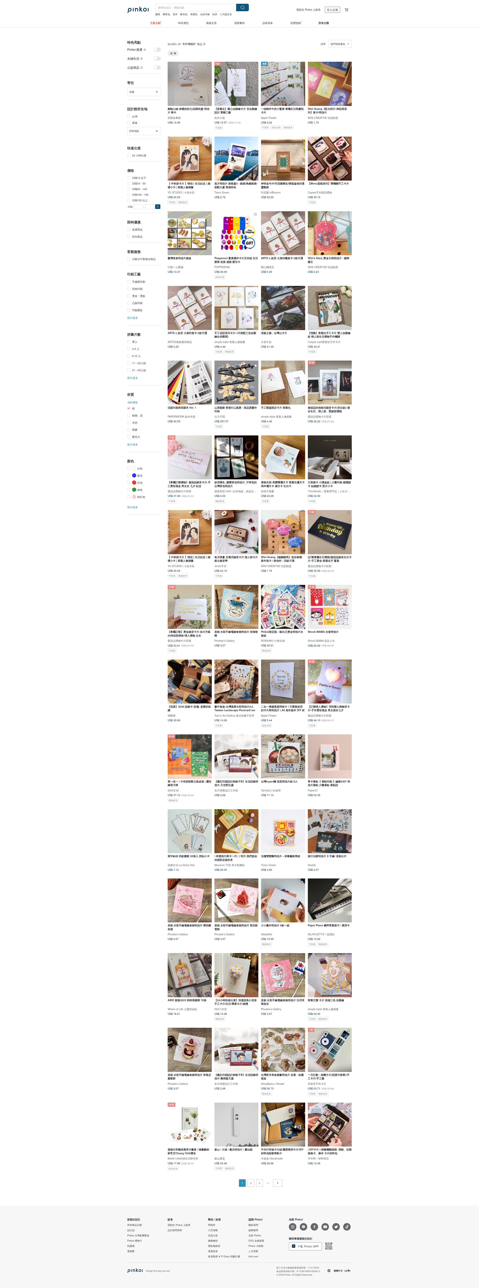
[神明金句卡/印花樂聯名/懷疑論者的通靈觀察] (283, 159)
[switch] (144, 49)
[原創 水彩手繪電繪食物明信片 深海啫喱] (236, 607)
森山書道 (219, 1158)
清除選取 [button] (132, 402)
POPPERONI (222, 267)
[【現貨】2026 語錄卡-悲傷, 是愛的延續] (190, 682)
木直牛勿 (266, 342)
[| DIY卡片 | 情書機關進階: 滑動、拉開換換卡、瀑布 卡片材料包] (330, 1125)
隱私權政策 (214, 1246)
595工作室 (220, 1009)
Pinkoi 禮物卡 (134, 1240)
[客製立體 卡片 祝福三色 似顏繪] (330, 975)
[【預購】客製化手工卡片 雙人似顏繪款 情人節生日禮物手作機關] (330, 308)
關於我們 (253, 1225)
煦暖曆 (172, 715)
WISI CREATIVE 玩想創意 (323, 117)
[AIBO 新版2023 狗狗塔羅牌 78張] (190, 975)
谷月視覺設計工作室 (226, 790)
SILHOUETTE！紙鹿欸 (321, 934)
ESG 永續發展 (256, 1240)
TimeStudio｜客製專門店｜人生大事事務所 (333, 491)
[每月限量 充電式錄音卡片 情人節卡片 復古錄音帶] (236, 532)
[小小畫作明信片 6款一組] (283, 900)
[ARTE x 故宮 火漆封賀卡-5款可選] (190, 308)
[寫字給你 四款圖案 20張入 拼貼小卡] (190, 831)
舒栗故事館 (174, 117)
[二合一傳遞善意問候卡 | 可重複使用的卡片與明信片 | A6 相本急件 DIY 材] (283, 682)
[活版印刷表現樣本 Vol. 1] (190, 383)
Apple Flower (269, 117)
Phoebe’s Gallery (224, 641)
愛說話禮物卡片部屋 (319, 416)
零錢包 (193, 14)
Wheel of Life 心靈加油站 (182, 1009)
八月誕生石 (226, 14)
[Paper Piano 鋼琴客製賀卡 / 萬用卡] (330, 900)
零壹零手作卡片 (317, 1083)
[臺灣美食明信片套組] (190, 233)
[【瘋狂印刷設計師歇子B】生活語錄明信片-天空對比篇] (236, 756)
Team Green (221, 192)
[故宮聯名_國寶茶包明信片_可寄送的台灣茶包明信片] (236, 457)
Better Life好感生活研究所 (183, 1158)
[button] (157, 206)
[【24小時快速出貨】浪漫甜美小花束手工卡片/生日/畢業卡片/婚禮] (236, 975)
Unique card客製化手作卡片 (324, 342)
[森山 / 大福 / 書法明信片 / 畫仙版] (236, 1125)
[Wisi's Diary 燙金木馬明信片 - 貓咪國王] (330, 233)
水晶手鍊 (205, 14)
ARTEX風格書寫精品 (180, 342)
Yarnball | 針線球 (271, 790)
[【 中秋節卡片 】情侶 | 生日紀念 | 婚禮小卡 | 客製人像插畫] (190, 159)
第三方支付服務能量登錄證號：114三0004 (297, 1267)
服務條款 (213, 1240)
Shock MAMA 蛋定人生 (321, 641)
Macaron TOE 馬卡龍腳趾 (229, 865)
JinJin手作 (220, 566)
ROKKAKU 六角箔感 (273, 641)
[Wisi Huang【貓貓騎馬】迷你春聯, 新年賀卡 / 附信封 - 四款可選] (283, 532)
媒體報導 (253, 1230)
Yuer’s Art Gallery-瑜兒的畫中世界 (234, 715)
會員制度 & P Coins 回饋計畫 (224, 1256)
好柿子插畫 (267, 491)
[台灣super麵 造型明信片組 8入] (283, 756)
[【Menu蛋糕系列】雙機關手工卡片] (330, 159)
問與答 (211, 1225)
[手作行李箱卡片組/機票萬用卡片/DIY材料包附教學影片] (283, 1125)
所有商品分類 (134, 1225)
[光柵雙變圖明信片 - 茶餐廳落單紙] (283, 831)
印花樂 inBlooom (271, 192)
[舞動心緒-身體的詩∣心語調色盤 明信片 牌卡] (190, 84)
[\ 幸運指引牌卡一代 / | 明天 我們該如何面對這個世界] (236, 831)
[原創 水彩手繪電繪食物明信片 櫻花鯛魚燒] (190, 900)
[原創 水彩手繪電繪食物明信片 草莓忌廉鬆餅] (190, 1050)
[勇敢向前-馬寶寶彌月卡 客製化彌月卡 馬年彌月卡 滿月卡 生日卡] (283, 457)
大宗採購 (213, 1230)
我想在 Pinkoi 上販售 (308, 9)
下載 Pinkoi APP (308, 1246)
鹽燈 (157, 14)
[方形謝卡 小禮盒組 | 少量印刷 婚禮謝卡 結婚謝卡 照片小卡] (330, 457)
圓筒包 (166, 14)
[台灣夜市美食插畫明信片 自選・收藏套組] (283, 1050)
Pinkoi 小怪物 (255, 1246)
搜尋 (242, 7)
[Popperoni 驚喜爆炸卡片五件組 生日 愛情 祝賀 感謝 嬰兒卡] (236, 233)
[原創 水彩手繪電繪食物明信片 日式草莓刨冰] (283, 975)
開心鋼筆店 (267, 267)
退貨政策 (213, 1251)
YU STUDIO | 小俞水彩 (181, 192)
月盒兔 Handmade (272, 1158)
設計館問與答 (175, 1230)
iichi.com (253, 1256)
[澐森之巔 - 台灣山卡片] (283, 308)
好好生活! (173, 790)
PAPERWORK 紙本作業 (181, 416)
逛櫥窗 (131, 1251)
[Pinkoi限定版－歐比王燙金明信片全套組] (283, 607)
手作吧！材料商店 (318, 1158)
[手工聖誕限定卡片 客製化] (283, 383)
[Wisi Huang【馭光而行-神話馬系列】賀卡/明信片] (330, 84)
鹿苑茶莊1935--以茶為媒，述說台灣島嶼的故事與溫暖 (245, 491)
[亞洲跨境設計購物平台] (138, 10)
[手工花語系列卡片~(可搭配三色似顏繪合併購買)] (236, 308)
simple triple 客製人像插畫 (229, 342)
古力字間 (219, 416)
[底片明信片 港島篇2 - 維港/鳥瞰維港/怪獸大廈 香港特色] (236, 159)
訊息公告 (213, 1235)
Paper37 (313, 790)
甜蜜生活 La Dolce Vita (181, 865)
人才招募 (253, 1251)
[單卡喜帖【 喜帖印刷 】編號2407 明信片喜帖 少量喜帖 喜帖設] (330, 756)
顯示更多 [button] (132, 318)
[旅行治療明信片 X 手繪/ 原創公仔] (330, 831)
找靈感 (131, 1246)
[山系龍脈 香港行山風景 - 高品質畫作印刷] (236, 383)
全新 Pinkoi (254, 1235)
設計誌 (131, 1230)
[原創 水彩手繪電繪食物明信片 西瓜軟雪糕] (236, 900)
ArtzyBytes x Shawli (272, 1083)
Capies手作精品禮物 (320, 192)
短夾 (214, 14)
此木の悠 (219, 117)
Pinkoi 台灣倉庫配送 (138, 1235)
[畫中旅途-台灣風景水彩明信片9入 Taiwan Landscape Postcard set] (236, 682)
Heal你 (312, 865)
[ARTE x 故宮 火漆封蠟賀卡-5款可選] (283, 233)
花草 (175, 14)
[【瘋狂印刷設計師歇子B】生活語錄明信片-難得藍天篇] (236, 1050)
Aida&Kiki (266, 934)
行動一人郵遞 (175, 267)
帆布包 (183, 14)
